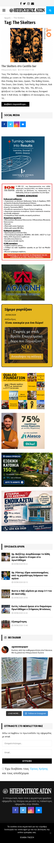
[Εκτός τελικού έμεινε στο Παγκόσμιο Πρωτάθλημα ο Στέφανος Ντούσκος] (5, 609)
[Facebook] (15, 810)
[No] (50, 833)
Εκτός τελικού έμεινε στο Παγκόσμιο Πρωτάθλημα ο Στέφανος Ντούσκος (32, 608)
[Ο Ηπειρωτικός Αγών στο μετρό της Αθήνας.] (27, 683)
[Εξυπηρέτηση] (5, 624)
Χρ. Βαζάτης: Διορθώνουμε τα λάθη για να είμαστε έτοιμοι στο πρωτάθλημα (31, 557)
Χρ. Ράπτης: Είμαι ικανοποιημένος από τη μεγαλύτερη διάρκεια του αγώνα (30, 575)
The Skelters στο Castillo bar (18, 66)
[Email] (39, 810)
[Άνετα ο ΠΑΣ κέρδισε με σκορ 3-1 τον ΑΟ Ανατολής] (5, 594)
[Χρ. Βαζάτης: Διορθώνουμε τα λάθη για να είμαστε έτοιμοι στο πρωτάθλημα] (5, 557)
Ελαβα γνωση (27, 837)
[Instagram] (31, 810)
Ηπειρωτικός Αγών (9, 70)
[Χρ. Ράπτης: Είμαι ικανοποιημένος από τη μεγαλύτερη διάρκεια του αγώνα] (5, 575)
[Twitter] (23, 810)
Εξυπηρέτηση (19, 621)
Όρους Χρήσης (39, 768)
